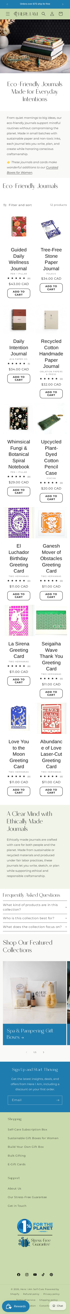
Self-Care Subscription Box (27, 1129)
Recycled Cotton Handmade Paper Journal (51, 353)
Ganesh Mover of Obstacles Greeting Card (51, 558)
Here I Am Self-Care (32, 1289)
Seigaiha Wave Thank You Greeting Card (51, 656)
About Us (14, 1188)
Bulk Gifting (17, 1155)
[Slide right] (43, 1052)
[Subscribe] (57, 1100)
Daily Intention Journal (18, 347)
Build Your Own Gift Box (26, 1147)
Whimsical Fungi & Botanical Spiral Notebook (18, 454)
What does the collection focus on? (32, 927)
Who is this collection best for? (28, 918)
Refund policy (31, 1294)
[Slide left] (26, 1052)
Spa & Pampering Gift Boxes (30, 1034)
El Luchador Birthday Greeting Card (19, 558)
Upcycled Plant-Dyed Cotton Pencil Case (51, 457)
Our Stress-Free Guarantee (27, 1197)
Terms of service (25, 1300)
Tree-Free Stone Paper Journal (51, 259)
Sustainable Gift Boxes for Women (33, 1138)
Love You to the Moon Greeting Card (19, 754)
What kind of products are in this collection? (30, 907)
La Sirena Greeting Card (18, 650)
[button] (8, 14)
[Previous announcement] (7, 4)
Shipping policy (48, 1300)
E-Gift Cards (16, 1164)
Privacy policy (51, 1294)
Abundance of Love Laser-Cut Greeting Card (51, 754)
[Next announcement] (63, 4)
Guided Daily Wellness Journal (19, 259)
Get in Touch (17, 1206)
